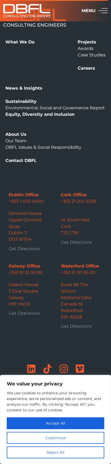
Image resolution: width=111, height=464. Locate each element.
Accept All (55, 423)
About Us (15, 134)
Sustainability (21, 101)
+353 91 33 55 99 (25, 272)
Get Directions (24, 248)
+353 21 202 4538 (78, 201)
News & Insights (23, 88)
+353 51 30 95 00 (78, 272)
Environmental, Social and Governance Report (55, 107)
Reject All (55, 452)
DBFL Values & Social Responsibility (43, 147)
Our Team (15, 140)
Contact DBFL (21, 160)
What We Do (19, 42)
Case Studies (92, 54)
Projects (87, 42)
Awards (85, 48)
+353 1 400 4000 (26, 201)
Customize (56, 437)
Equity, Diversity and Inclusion (40, 114)
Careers (86, 68)
